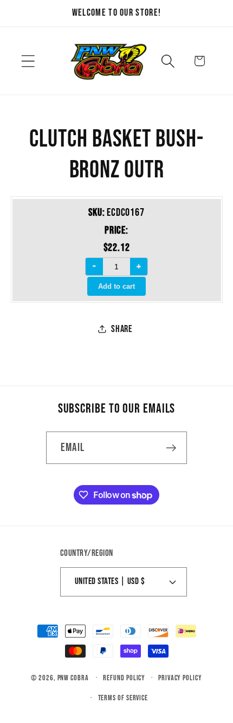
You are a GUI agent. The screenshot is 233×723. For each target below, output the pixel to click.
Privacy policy (180, 677)
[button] (27, 60)
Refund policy (124, 677)
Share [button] (122, 329)
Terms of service (123, 697)
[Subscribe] (171, 448)
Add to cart (116, 286)
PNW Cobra (73, 677)
